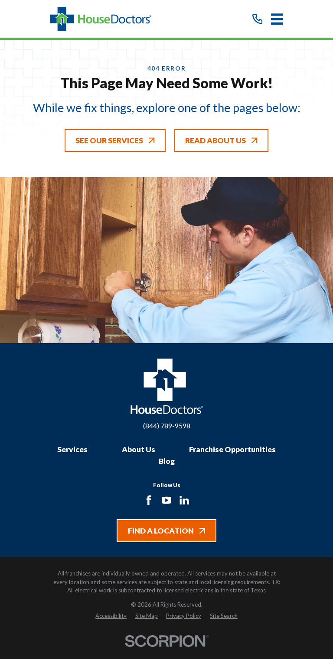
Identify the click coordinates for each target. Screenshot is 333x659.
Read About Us (215, 140)
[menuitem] (111, 616)
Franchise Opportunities (232, 449)
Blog (167, 461)
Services (72, 449)
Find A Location (161, 530)
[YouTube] (166, 500)
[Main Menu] (277, 19)
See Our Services (109, 140)
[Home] (100, 19)
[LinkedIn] (184, 500)
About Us (138, 449)
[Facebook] (148, 500)
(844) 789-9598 (166, 426)
